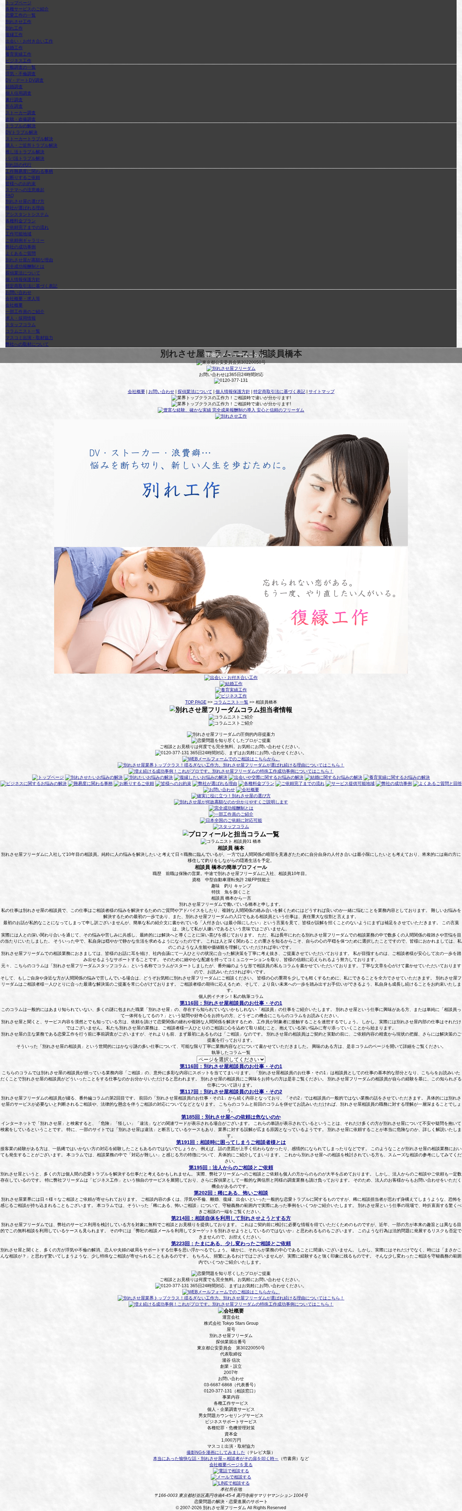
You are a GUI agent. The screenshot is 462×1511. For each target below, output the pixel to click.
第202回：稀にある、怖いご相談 (231, 1193)
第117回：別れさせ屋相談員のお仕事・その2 (231, 1091)
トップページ (18, 2)
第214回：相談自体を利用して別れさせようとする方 (231, 1218)
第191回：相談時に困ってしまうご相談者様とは (231, 1142)
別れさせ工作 (18, 21)
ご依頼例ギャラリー (24, 240)
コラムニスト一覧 (22, 331)
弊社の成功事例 (20, 246)
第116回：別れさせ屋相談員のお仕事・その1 (231, 1003)
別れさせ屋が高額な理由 (29, 259)
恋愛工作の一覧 (20, 15)
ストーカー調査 (20, 112)
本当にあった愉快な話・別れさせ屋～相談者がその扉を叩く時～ (216, 1458)
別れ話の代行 (18, 164)
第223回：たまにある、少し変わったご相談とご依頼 (231, 1243)
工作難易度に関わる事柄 (29, 171)
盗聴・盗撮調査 (20, 119)
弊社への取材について (27, 344)
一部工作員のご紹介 (24, 311)
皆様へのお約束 (20, 183)
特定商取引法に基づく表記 (31, 286)
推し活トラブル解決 (24, 151)
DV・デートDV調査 (24, 80)
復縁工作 (14, 34)
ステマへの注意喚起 (24, 189)
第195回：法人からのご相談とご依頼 (231, 1167)
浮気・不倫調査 (20, 73)
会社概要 (14, 305)
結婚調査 (14, 86)
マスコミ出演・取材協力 (29, 337)
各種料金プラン (20, 220)
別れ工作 (14, 28)
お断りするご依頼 (22, 177)
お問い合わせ (18, 292)
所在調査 (14, 106)
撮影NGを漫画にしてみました (216, 1452)
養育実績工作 (18, 54)
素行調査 (14, 99)
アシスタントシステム (27, 214)
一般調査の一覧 (20, 67)
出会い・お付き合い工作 (29, 41)
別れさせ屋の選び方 (24, 201)
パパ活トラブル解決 (24, 158)
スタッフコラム (20, 324)
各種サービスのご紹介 (27, 9)
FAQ (9, 195)
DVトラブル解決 (21, 132)
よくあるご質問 (20, 253)
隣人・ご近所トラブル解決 (31, 145)
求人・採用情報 (20, 318)
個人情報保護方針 (22, 279)
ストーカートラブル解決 (29, 138)
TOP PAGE (195, 702)
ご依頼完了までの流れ (27, 227)
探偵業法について (22, 273)
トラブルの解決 (20, 125)
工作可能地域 (18, 233)
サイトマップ (322, 391)
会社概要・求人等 (22, 298)
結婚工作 (14, 47)
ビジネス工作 (18, 60)
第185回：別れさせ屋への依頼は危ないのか (231, 1117)
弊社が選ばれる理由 (24, 207)
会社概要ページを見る (231, 1464)
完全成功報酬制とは (24, 266)
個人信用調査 (18, 93)
